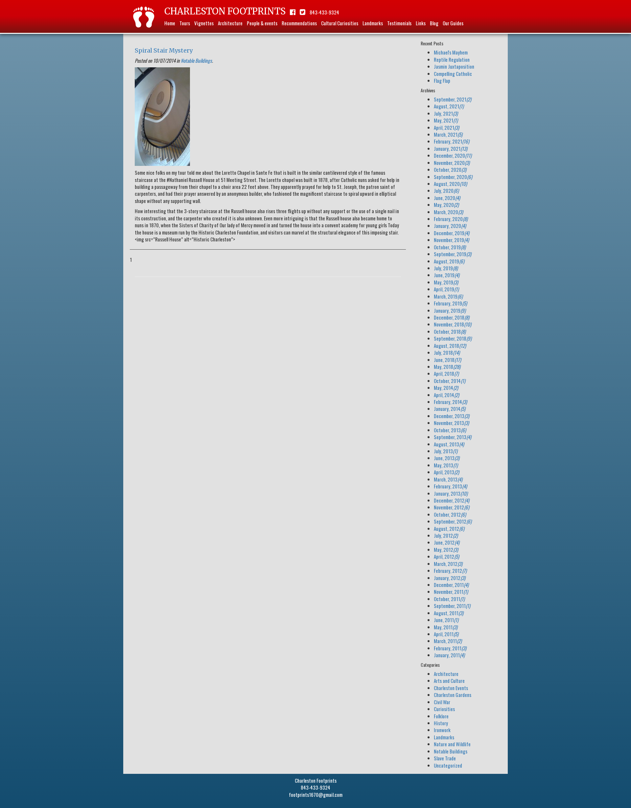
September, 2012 (453, 521)
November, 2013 (451, 422)
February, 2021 (451, 141)
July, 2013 (445, 451)
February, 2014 (450, 401)
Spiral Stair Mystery (164, 50)
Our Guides (453, 23)
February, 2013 (450, 486)
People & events (262, 23)
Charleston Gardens (452, 694)
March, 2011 (448, 640)
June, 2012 (446, 542)
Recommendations (299, 23)
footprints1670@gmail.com (315, 794)
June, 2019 (446, 275)
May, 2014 (446, 387)
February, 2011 (450, 648)
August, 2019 (449, 261)
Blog (434, 23)
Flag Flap (442, 80)
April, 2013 (446, 472)
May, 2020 (446, 204)
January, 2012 (449, 577)
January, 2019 (450, 310)
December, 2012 (451, 500)
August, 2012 (449, 528)
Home (169, 23)
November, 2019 (451, 239)
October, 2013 (450, 430)
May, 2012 (446, 549)
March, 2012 (448, 563)
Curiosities (444, 708)
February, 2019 (450, 303)
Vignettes (204, 23)
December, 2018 (451, 317)
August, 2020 (450, 183)
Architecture (230, 23)
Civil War (442, 702)
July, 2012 (446, 535)
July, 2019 (446, 268)
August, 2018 (450, 345)
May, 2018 (447, 366)
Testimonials (399, 23)
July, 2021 (446, 113)
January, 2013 (451, 493)
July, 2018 (447, 352)
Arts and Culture (449, 680)
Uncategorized (448, 765)
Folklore (441, 716)
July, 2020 (446, 190)
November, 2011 (451, 591)
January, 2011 (449, 655)
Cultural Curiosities (339, 23)
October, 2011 (449, 598)
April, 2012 (446, 556)
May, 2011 (445, 627)
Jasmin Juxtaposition (454, 66)
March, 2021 (448, 134)
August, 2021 (449, 106)
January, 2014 (449, 408)
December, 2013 (451, 415)
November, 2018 (452, 324)
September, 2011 (452, 605)
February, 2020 (451, 218)
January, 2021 (450, 148)
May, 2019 (446, 282)
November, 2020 (452, 162)
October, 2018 (450, 331)
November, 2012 (451, 507)
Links (421, 23)
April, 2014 (446, 394)
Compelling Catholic (453, 73)
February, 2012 (450, 570)
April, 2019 (446, 289)
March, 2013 (448, 479)
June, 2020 (447, 197)
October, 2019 (450, 247)
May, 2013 (446, 465)
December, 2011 (451, 584)
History (441, 723)
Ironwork (442, 729)
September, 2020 (453, 176)
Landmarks (372, 23)
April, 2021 (446, 127)
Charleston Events (451, 687)
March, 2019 (448, 296)
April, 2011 (446, 634)
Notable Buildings (196, 60)
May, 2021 (446, 120)
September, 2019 (452, 254)
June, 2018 (447, 359)
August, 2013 (449, 444)
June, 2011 (446, 619)
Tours (184, 23)
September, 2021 (452, 99)
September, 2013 (452, 436)
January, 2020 (450, 225)
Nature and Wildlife (452, 744)
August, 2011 (448, 613)
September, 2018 (453, 338)
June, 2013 (446, 457)
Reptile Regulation (452, 59)
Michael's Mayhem (451, 52)
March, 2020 (448, 211)
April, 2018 (446, 373)
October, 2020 (450, 169)
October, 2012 (450, 514)
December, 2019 (451, 232)
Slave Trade (445, 758)
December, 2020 (453, 155)
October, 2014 (449, 380)
